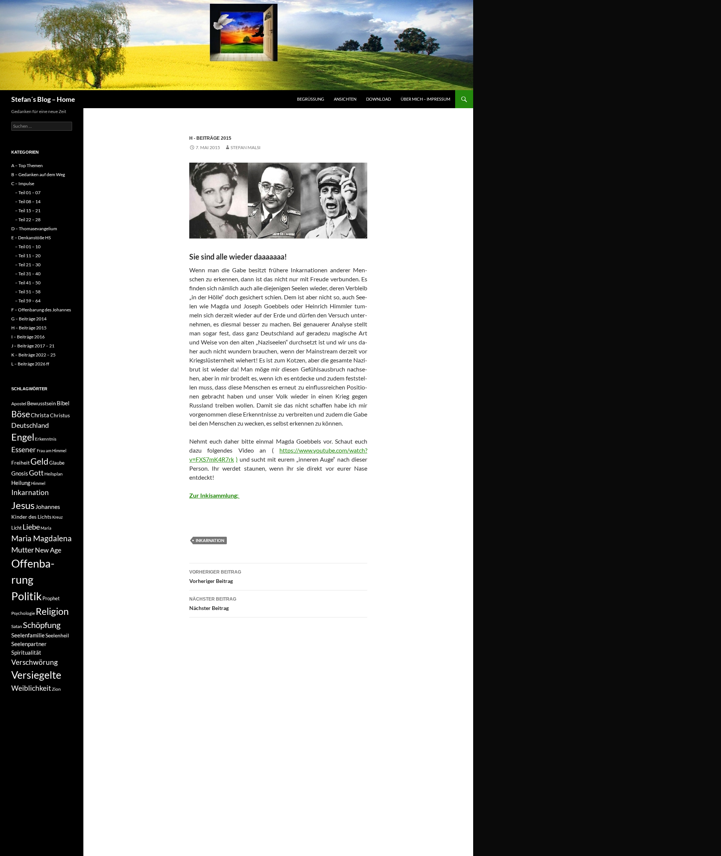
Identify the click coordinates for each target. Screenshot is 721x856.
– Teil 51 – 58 (28, 291)
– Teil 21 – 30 (28, 264)
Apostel (18, 403)
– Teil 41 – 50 (28, 282)
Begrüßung (310, 99)
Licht (16, 528)
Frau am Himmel (51, 450)
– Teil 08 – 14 (28, 201)
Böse (20, 414)
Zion (56, 689)
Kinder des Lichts (31, 516)
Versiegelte (36, 675)
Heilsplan (53, 474)
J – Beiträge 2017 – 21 (32, 346)
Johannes (47, 506)
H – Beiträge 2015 (29, 328)
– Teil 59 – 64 (28, 300)
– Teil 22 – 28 (28, 219)
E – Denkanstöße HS (31, 237)
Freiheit (20, 462)
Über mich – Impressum (425, 99)
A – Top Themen (27, 165)
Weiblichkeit (31, 688)
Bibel (63, 403)
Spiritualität (26, 652)
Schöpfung (41, 625)
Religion (52, 611)
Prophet (51, 598)
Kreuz (57, 517)
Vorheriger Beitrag (215, 576)
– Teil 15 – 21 (28, 210)
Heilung (20, 482)
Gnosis (19, 473)
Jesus (23, 505)
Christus (60, 415)
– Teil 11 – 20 (28, 255)
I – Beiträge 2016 (28, 337)
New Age (48, 550)
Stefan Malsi (246, 147)
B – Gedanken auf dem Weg (38, 174)
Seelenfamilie (28, 635)
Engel (22, 437)
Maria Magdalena (41, 538)
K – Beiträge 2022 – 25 (33, 355)
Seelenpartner (29, 643)
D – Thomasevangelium (34, 228)
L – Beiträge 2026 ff (30, 364)
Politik (26, 595)
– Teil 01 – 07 (28, 192)
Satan (16, 626)
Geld (39, 461)
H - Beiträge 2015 (210, 138)
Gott (36, 473)
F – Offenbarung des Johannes (41, 310)
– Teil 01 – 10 (28, 246)
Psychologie (23, 613)
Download (378, 99)
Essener (23, 449)
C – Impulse (22, 183)
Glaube (57, 463)
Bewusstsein (41, 403)
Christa (40, 415)
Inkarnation (210, 540)
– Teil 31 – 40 (28, 273)
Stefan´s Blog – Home (43, 99)
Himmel (38, 483)
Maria (46, 527)
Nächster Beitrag (212, 603)
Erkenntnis (45, 439)
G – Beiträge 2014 (29, 319)
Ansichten (345, 99)
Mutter (22, 549)
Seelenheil (57, 635)
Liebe (31, 526)
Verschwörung (34, 662)
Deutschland (30, 425)
